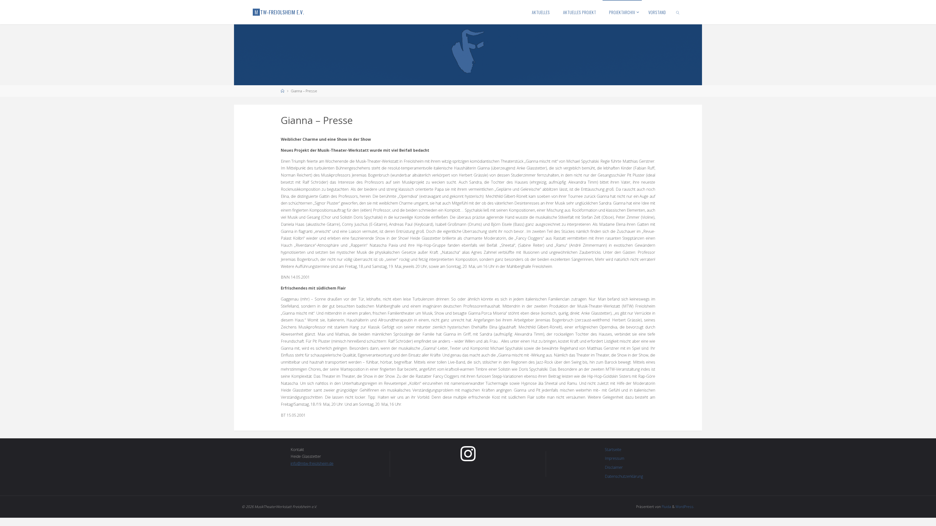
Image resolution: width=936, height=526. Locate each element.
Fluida (666, 506)
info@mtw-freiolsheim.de (312, 463)
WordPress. (684, 506)
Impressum (614, 458)
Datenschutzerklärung (624, 476)
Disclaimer (614, 467)
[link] (678, 12)
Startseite (613, 449)
